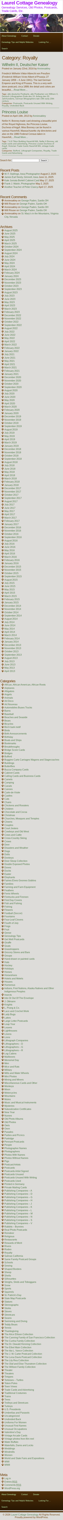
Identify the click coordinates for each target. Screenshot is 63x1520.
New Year (9, 1112)
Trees (7, 1399)
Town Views (10, 1386)
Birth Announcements (15, 733)
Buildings (9, 763)
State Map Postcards (15, 1298)
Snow (7, 1285)
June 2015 (9, 586)
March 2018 (10, 478)
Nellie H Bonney (46, 141)
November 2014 (12, 609)
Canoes (8, 789)
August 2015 (11, 580)
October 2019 (11, 423)
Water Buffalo (11, 1442)
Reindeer (9, 1233)
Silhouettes (10, 1279)
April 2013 (9, 671)
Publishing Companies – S (18, 1220)
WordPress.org (12, 1488)
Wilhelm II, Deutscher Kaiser (25, 64)
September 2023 (13, 289)
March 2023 (10, 309)
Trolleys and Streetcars (16, 1403)
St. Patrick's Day (12, 1295)
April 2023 (9, 305)
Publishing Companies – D (18, 1194)
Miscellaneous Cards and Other (20, 1083)
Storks (7, 1308)
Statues (8, 1301)
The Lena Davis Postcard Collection (23, 1357)
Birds (7, 730)
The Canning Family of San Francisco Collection (29, 1337)
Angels (8, 694)
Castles (8, 795)
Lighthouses (10, 1030)
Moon (7, 1089)
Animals (8, 698)
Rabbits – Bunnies (14, 1226)
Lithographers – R (13, 1050)
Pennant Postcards (14, 1141)
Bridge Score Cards (14, 750)
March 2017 (10, 517)
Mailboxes (9, 1057)
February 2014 (12, 638)
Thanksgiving (11, 1331)
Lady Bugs (10, 1014)
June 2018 (9, 469)
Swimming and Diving (15, 1321)
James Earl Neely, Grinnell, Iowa (21, 177)
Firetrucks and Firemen (16, 897)
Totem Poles (10, 1383)
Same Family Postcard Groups (20, 1259)
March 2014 (10, 635)
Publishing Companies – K (18, 1207)
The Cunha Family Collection (19, 1341)
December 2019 (12, 416)
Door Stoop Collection (15, 861)
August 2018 (11, 462)
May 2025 (9, 237)
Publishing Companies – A (18, 1190)
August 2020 (11, 390)
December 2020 (12, 377)
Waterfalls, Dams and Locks (18, 1445)
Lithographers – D (13, 1044)
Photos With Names (14, 1155)
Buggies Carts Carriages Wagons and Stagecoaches (31, 759)
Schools (8, 1262)
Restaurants (10, 1239)
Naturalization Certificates (17, 1109)
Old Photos (10, 1122)
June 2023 (9, 299)
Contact (24, 36)
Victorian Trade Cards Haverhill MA (24, 146)
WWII (7, 1465)
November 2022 (12, 318)
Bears (7, 720)
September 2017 (13, 498)
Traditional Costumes (15, 1393)
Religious (9, 1236)
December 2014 (12, 606)
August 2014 (11, 619)
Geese (7, 933)
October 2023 (11, 286)
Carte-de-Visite (12, 792)
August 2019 (11, 429)
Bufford (16, 150)
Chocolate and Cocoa (15, 812)
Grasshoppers (11, 949)
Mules (7, 1099)
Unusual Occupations (15, 1429)
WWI (6, 1461)
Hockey (8, 965)
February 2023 (12, 312)
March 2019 (10, 442)
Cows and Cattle (13, 835)
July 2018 (9, 465)
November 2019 (12, 420)
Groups (8, 955)
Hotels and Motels (13, 978)
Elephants (9, 877)
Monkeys (9, 1086)
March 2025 (10, 243)
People (8, 1145)
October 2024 (11, 246)
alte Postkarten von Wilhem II (44, 94)
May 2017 (9, 511)
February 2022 (12, 348)
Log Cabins (10, 1053)
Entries (10, 1482)
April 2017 (9, 514)
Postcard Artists (12, 1164)
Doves (7, 867)
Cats (6, 799)
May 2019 (9, 436)
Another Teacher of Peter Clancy (21, 187)
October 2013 (11, 651)
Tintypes (8, 1376)
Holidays (9, 968)
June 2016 (9, 547)
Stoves (8, 1311)
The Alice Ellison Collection (18, 1334)
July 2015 (9, 583)
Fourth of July (11, 923)
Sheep (7, 1272)
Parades (8, 1132)
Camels (8, 779)
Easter (7, 874)
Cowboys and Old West (16, 831)
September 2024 (13, 250)
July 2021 (9, 354)
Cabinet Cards (11, 773)
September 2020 (13, 387)
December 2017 (12, 488)
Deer (7, 844)
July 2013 (9, 661)
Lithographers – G (13, 1047)
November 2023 (12, 282)
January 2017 (11, 524)
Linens (7, 1034)
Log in (7, 1478)
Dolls (7, 854)
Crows (7, 841)
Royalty (5, 105)
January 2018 (11, 485)
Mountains (9, 1096)
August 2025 (11, 230)
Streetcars (9, 1315)
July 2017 (9, 504)
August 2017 (11, 501)
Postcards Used (12, 1181)
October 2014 (11, 612)
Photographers (12, 1151)
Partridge (9, 1138)
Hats (6, 962)
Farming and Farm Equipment (19, 887)
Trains (7, 1396)
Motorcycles (10, 1093)
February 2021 (12, 371)
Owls (7, 1125)
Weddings (9, 1448)
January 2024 (11, 276)
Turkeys (8, 1406)
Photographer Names (15, 1148)
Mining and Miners (14, 1079)
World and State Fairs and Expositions (24, 1458)
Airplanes (9, 688)
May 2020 (9, 400)
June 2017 (9, 508)
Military (8, 1070)
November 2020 (12, 380)
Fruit (6, 929)
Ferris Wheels (11, 893)
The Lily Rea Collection (16, 1360)
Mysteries (9, 1106)
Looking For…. (45, 42)
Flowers (8, 910)
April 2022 (9, 341)
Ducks (7, 870)
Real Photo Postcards (15, 1230)
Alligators (9, 691)
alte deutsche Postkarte (18, 94)
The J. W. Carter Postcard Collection (23, 1354)
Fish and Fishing (13, 903)
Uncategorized (12, 1416)
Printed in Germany (14, 1184)
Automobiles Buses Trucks (18, 707)
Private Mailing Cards (15, 1187)
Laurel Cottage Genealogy (24, 1514)
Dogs (7, 851)
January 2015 (11, 602)
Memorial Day (11, 1060)
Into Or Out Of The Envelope (19, 998)
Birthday (8, 737)
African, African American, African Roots (25, 684)
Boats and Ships (13, 740)
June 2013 (9, 664)
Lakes (7, 1017)
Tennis (7, 1328)
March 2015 (10, 596)
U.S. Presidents (12, 1409)
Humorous (9, 985)
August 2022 (11, 328)
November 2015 (12, 570)
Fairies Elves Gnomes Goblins (20, 880)
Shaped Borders (12, 1269)
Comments (12, 1485)
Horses (8, 972)
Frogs (7, 926)
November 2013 (12, 648)
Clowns (8, 822)
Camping (9, 782)
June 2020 (9, 397)
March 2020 (10, 406)
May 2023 (9, 302)
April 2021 (9, 364)
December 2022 (12, 315)
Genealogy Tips (12, 936)
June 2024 (9, 260)
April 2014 (9, 632)
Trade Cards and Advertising (19, 1390)
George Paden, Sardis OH (34, 200)
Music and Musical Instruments (20, 1102)
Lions (7, 1037)
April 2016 (9, 553)
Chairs (7, 802)
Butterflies (9, 766)
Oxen (7, 1128)
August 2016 (11, 540)
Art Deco (8, 701)
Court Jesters (11, 828)
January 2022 (11, 351)
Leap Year (9, 1024)
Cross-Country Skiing (15, 838)
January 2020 (11, 413)
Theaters (9, 1373)
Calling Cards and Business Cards (22, 776)
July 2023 (9, 295)
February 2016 (12, 560)
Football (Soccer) (13, 913)
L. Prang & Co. (12, 1008)
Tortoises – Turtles (13, 1380)
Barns (7, 711)
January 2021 (11, 374)
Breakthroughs (12, 747)
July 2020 (9, 393)
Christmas (9, 815)
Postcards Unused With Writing (38, 103)
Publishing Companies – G (18, 1197)
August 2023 (11, 292)
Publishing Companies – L (18, 1210)
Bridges (8, 753)
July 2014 (9, 622)
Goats (7, 946)
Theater (8, 1370)
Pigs (6, 1161)
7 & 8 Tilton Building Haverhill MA (22, 141)
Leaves (8, 1027)
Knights (8, 1004)
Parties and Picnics (14, 1135)
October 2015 (11, 573)
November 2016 (12, 530)
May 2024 (9, 263)
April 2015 (9, 593)
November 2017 (12, 491)
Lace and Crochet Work (16, 1011)
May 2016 (9, 550)
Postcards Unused (14, 1174)
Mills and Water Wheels (16, 1073)
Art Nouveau (10, 704)
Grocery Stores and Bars (17, 952)
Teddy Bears (10, 1324)
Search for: (5, 160)
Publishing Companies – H (18, 1200)
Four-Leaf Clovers (13, 919)
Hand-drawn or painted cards (19, 959)
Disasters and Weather (16, 848)
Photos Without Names (16, 1158)
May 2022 (9, 338)
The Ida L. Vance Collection (18, 1350)
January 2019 (11, 446)
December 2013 (12, 645)
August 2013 (11, 658)
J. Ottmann (10, 1001)
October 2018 (11, 455)
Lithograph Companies (31, 150)
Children (8, 809)
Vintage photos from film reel (19, 1439)
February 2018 (12, 481)
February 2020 (12, 410)
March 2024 (10, 269)
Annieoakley (43, 68)
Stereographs (11, 1305)
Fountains (9, 916)
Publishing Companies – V (18, 1223)
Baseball (9, 714)
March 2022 (10, 344)
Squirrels (9, 1292)
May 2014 (9, 628)
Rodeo (7, 1249)
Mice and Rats (11, 1066)
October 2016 (11, 534)
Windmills (9, 1452)
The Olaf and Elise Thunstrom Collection (25, 1364)
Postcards (17, 103)
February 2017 (12, 521)
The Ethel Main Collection (17, 1347)
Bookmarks (10, 743)
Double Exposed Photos (17, 864)
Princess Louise (15, 112)
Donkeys (9, 858)
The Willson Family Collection (20, 1367)
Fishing (8, 906)
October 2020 (11, 384)
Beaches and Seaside (15, 717)
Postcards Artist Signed (16, 1171)
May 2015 (9, 589)
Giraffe (7, 942)
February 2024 (12, 273)
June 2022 (9, 335)
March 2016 (10, 557)
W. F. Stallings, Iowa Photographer (22, 174)
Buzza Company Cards (16, 769)
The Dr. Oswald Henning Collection (22, 1344)
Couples (8, 825)
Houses (8, 982)
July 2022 (9, 331)
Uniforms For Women (15, 1422)
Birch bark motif (12, 727)
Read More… (21, 90)
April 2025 (9, 240)
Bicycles (8, 724)
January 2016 (11, 563)
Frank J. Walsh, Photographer (19, 183)
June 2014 (9, 625)
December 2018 (12, 449)
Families (8, 884)
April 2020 (9, 403)
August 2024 (11, 253)
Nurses (8, 1115)
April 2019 (9, 439)
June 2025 (9, 233)
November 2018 (12, 452)
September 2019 (13, 426)
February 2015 (12, 599)
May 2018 (9, 472)
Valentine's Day (12, 1432)
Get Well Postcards (14, 939)
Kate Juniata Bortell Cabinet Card (21, 180)
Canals (8, 786)
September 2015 (13, 576)
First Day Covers (13, 900)
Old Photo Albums (13, 1119)
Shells (7, 1275)
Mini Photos (10, 1076)
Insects (8, 995)
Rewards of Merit (13, 1243)
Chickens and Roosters (16, 805)
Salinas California (13, 1256)
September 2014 (13, 615)
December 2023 (12, 279)
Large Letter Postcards (16, 1021)
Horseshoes (10, 975)
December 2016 (12, 527)
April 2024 (9, 266)
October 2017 (11, 495)
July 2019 (9, 433)
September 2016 (13, 537)
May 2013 (9, 668)
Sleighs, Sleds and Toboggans (20, 1282)
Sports (7, 1288)
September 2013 (13, 655)
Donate (36, 36)
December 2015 (12, 566)
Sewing (8, 1265)
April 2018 (9, 475)
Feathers (9, 890)
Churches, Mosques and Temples (21, 818)
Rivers (7, 1246)
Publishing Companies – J (18, 1204)
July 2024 (9, 256)
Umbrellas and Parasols (16, 1412)
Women (8, 1455)
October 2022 (11, 322)
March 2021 (10, 367)
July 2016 (9, 544)
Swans (8, 1318)
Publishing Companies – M (18, 1213)
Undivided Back (17, 105)
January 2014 (11, 641)
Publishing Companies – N (18, 1217)
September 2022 (13, 325)
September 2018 (13, 459)
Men (6, 1063)
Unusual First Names (15, 1425)
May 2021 (9, 361)
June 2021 (9, 358)
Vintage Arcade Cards (15, 1435)
